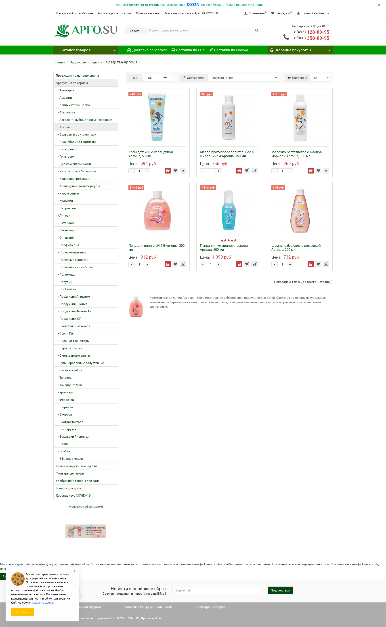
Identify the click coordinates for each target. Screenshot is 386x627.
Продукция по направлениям (77, 75)
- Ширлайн (64, 407)
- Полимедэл (66, 274)
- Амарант (64, 97)
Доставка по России (231, 50)
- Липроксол (66, 208)
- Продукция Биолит (71, 304)
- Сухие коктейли (69, 370)
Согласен (22, 612)
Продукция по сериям (86, 62)
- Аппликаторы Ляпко (73, 105)
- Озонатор (65, 230)
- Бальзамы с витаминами (76, 134)
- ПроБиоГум (66, 289)
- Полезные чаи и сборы (74, 267)
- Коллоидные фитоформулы (78, 186)
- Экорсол (64, 414)
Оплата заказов (148, 13)
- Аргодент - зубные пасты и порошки (84, 119)
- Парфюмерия (67, 245)
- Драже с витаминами (73, 164)
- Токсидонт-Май (69, 385)
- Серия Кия (65, 333)
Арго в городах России (114, 13)
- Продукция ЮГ (68, 318)
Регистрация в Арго (210, 607)
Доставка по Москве (149, 50)
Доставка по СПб (190, 50)
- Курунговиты (67, 193)
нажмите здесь (42, 602)
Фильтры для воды (70, 473)
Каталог (76, 50)
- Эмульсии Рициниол (72, 436)
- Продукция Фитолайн (73, 311)
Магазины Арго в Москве (74, 13)
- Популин (64, 282)
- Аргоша (63, 127)
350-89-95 (311, 38)
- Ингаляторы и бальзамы (76, 171)
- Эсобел (63, 451)
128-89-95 (311, 32)
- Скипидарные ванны (73, 355)
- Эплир (62, 444)
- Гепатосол (65, 156)
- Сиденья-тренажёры (73, 341)
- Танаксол (64, 377)
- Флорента (65, 399)
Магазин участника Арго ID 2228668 (191, 13)
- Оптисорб (65, 237)
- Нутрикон (65, 223)
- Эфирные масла (69, 458)
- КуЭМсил (64, 201)
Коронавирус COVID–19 (73, 495)
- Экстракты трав (69, 422)
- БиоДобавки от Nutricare (76, 142)
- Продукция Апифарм (73, 296)
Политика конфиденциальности (148, 607)
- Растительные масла (73, 326)
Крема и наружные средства (77, 466)
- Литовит (64, 215)
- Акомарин (65, 90)
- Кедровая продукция (73, 178)
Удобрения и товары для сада (78, 481)
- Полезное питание (71, 252)
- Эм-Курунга (66, 429)
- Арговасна (65, 112)
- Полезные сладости (72, 259)
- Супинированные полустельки (80, 363)
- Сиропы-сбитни (69, 348)
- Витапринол (66, 149)
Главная (59, 62)
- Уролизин (64, 392)
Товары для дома (68, 488)
